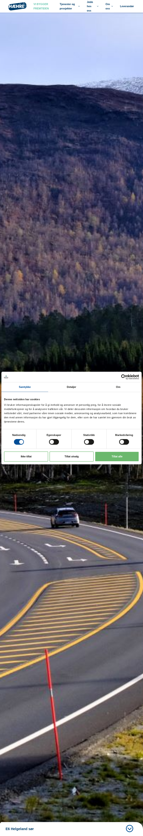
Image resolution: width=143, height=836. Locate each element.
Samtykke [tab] (25, 386)
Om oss (108, 6)
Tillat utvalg (72, 456)
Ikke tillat (26, 456)
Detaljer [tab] (71, 386)
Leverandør (127, 6)
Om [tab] (118, 386)
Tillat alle (117, 456)
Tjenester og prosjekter (67, 6)
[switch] (54, 442)
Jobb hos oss (90, 6)
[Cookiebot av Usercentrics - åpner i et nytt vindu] (123, 377)
